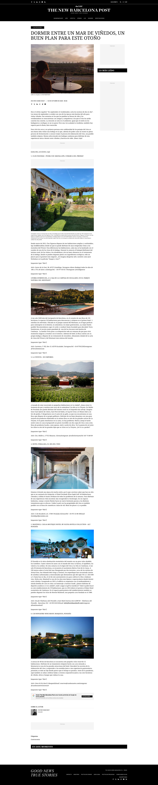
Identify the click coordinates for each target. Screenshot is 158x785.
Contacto (69, 774)
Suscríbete (114, 2)
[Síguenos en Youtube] (42, 2)
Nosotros (76, 774)
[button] (120, 2)
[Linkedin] (37, 104)
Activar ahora (86, 696)
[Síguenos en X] (34, 2)
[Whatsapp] (40, 104)
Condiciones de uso (121, 774)
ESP (126, 2)
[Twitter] (34, 104)
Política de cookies (86, 774)
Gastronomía (37, 27)
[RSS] (45, 2)
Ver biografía (40, 711)
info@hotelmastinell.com (73, 603)
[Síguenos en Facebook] (32, 2)
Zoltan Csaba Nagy (38, 101)
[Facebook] (32, 104)
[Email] (45, 104)
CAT (123, 2)
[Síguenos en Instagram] (39, 2)
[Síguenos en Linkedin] (37, 2)
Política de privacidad (108, 774)
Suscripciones (123, 777)
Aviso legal (97, 774)
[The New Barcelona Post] (44, 773)
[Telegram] (42, 104)
